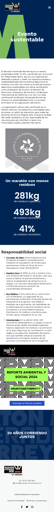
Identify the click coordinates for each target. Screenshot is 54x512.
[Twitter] (27, 507)
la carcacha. (35, 494)
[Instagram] (32, 507)
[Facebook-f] (21, 507)
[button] (49, 7)
